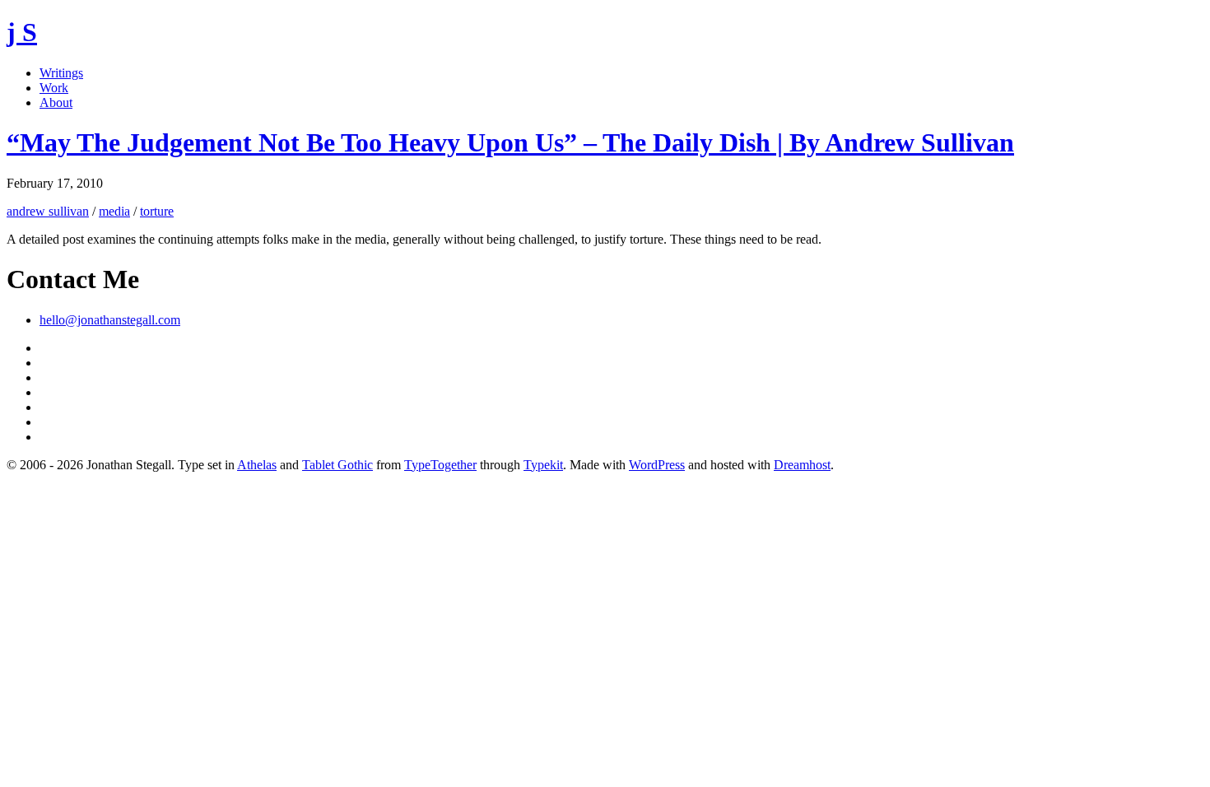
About (56, 102)
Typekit (543, 465)
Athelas (257, 465)
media (114, 211)
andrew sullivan (48, 211)
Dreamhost (802, 465)
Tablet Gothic (337, 465)
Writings (61, 73)
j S (22, 32)
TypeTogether (440, 465)
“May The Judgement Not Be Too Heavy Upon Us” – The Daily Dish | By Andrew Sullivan (510, 142)
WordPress (657, 465)
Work (54, 88)
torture (157, 211)
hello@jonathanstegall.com (110, 320)
